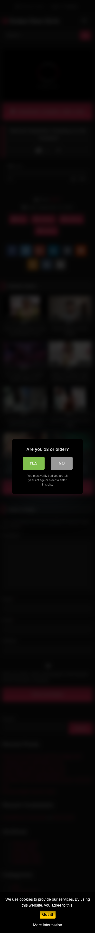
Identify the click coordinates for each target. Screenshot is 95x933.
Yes (33, 463)
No (62, 463)
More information (47, 925)
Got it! (47, 914)
